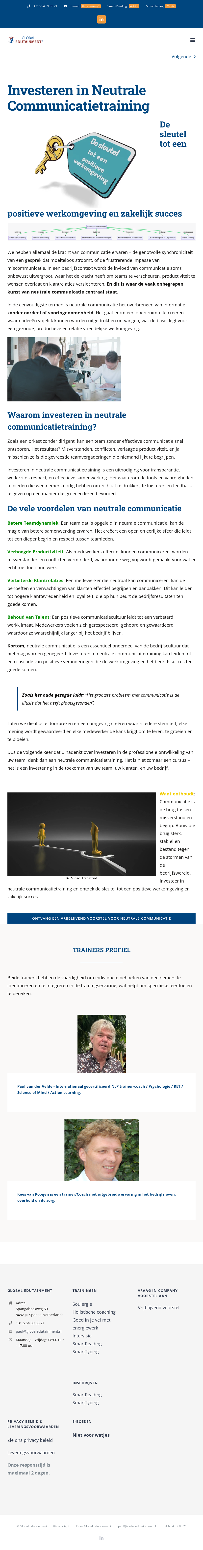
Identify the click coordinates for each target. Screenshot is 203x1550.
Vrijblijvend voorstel (158, 1307)
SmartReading (87, 1344)
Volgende (181, 56)
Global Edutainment (33, 1526)
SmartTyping (86, 1351)
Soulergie (82, 1304)
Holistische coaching (94, 1312)
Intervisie (82, 1336)
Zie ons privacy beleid (30, 1440)
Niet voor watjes (91, 1435)
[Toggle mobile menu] (193, 40)
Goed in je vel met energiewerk (91, 1324)
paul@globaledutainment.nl (39, 1331)
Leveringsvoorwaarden (31, 1452)
